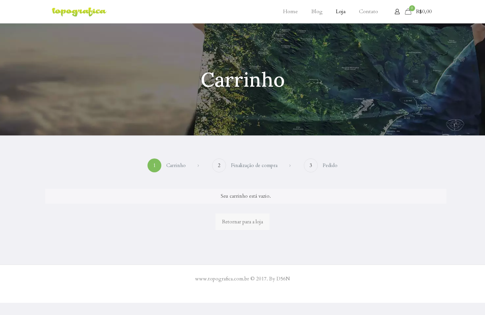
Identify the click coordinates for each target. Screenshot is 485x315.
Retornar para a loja (242, 221)
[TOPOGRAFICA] (79, 11)
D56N (283, 278)
